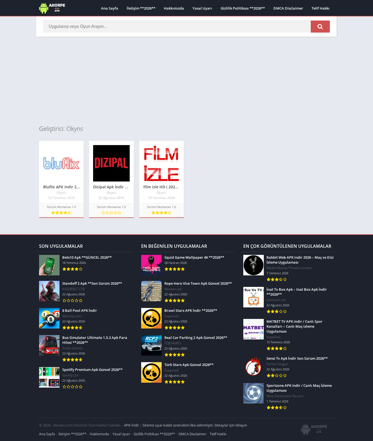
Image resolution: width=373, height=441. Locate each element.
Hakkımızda (174, 8)
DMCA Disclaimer (288, 8)
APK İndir (131, 425)
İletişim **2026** (141, 8)
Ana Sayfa (109, 8)
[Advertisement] (186, 80)
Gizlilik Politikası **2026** (243, 8)
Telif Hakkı (321, 8)
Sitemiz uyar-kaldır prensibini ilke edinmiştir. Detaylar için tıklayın (195, 425)
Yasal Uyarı (202, 8)
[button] (320, 27)
